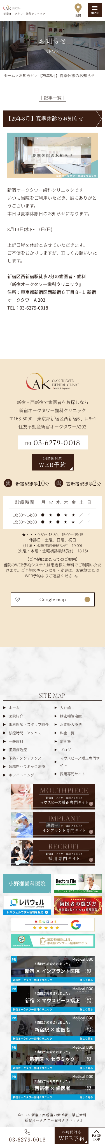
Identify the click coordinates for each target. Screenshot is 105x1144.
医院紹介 (16, 716)
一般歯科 (16, 741)
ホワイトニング (21, 775)
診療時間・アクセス (25, 732)
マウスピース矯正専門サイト (80, 761)
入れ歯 (65, 707)
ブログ (65, 749)
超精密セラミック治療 (27, 766)
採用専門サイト (72, 773)
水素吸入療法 (71, 724)
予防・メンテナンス (25, 758)
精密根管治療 (71, 716)
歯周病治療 (18, 749)
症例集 (65, 741)
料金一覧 (67, 732)
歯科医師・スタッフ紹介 (29, 724)
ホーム (14, 707)
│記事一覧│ (52, 97)
